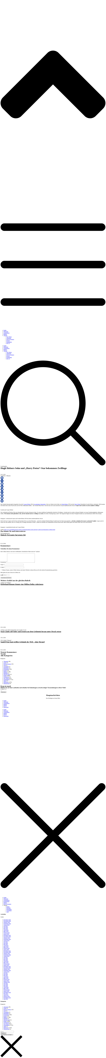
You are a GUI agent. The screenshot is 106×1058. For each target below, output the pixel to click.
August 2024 (6, 925)
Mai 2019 (5, 993)
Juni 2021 (5, 974)
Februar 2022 (6, 964)
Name (2, 564)
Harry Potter (77, 504)
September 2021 (7, 970)
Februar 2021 (6, 979)
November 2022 (7, 952)
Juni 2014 (5, 999)
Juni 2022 (5, 958)
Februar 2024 (6, 932)
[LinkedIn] (53, 486)
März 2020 (5, 988)
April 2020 (5, 987)
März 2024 (5, 931)
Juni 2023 (5, 943)
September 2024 (7, 923)
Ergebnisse (3, 1033)
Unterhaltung (6, 333)
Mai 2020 (5, 986)
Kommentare (6, 901)
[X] (53, 480)
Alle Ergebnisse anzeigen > (7, 1034)
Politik (4, 330)
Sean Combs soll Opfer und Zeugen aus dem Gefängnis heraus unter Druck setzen (31, 631)
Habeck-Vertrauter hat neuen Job (13, 535)
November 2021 (7, 967)
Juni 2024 (5, 927)
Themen (5, 335)
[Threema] (53, 495)
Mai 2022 (5, 960)
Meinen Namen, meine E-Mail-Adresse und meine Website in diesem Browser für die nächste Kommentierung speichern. (29, 570)
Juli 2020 (5, 983)
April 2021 (5, 977)
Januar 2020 (6, 991)
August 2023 (6, 940)
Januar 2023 (6, 949)
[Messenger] (53, 498)
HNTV (5, 706)
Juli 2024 (5, 926)
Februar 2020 (6, 990)
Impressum (5, 707)
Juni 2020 (5, 984)
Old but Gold (6, 674)
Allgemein (8, 338)
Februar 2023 (6, 948)
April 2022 (5, 961)
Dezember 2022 (7, 951)
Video (4, 680)
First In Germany (10, 339)
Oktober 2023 (6, 938)
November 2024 (7, 921)
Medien (5, 334)
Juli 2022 (5, 957)
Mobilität (5, 673)
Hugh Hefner (65, 504)
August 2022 (6, 956)
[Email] (53, 501)
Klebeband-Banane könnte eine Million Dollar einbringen (22, 584)
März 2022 (5, 962)
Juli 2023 (5, 941)
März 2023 (5, 947)
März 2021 (5, 978)
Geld (4, 665)
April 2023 (5, 945)
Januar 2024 (6, 934)
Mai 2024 (5, 928)
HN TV (8, 343)
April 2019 (5, 995)
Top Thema (9, 336)
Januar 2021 (6, 980)
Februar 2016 (6, 996)
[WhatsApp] (53, 492)
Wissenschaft (6, 683)
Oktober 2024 (6, 922)
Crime (4, 662)
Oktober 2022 (6, 953)
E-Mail (3, 567)
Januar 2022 (6, 965)
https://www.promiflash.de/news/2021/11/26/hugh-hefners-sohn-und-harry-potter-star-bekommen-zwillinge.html (29, 529)
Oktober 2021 (6, 969)
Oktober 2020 (6, 982)
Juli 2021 (5, 973)
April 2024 (5, 930)
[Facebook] (53, 477)
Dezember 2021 (7, 966)
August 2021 (6, 971)
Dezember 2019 (7, 992)
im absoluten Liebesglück (40, 504)
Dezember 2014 (7, 997)
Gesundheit (6, 666)
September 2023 (7, 939)
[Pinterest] (53, 483)
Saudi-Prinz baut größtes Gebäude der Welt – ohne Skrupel (23, 642)
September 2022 (7, 954)
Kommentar (9, 342)
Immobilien (6, 668)
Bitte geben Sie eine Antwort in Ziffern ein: (10, 572)
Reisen (7, 906)
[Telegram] (53, 489)
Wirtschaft (5, 331)
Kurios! (8, 340)
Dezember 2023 (7, 935)
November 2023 (7, 936)
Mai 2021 (5, 975)
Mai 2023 (5, 944)
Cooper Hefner (27, 504)
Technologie (6, 677)
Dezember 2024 (7, 919)
